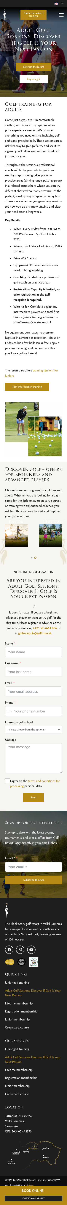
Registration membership (21, 1011)
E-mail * (10, 858)
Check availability (34, 1198)
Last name (11, 663)
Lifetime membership (19, 1003)
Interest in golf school (19, 722)
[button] (59, 3)
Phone (9, 703)
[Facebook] (9, 950)
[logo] (19, 910)
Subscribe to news (33, 880)
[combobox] (9, 711)
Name (9, 643)
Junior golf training (17, 983)
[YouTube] (31, 950)
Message (10, 740)
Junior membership (17, 1019)
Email (8, 683)
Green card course (17, 1027)
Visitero (30, 1185)
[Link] (16, 535)
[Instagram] (20, 950)
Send (33, 797)
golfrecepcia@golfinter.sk (35, 633)
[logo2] (4, 14)
